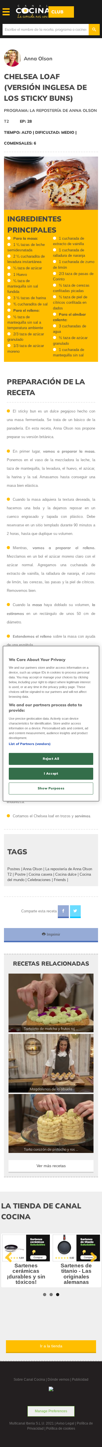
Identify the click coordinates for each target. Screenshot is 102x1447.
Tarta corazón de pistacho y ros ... (51, 1149)
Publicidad (80, 1380)
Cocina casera (40, 874)
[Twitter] (75, 911)
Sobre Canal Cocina (29, 1380)
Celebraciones (39, 880)
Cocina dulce (65, 874)
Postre (20, 874)
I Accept (51, 773)
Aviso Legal (65, 1423)
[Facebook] (63, 911)
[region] (51, 723)
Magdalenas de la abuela (51, 1089)
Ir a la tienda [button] (51, 1346)
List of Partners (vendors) (30, 744)
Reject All (51, 759)
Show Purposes (51, 788)
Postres (13, 869)
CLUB (57, 12)
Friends (60, 880)
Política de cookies (60, 1428)
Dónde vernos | (60, 1380)
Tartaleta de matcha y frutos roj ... (51, 1028)
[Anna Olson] (36, 65)
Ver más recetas (51, 1165)
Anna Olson (32, 869)
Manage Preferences (51, 1411)
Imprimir (53, 934)
